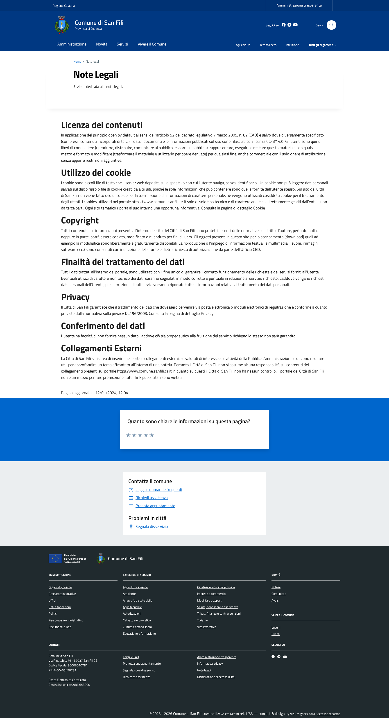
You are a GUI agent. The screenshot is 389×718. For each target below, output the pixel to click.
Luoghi (275, 627)
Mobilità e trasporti (209, 600)
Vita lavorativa (206, 626)
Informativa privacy (210, 663)
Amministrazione (71, 44)
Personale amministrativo (66, 620)
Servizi (122, 44)
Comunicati (278, 593)
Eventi (275, 634)
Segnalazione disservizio (139, 670)
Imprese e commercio (211, 593)
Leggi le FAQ (131, 656)
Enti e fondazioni (60, 606)
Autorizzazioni (132, 613)
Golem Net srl (230, 713)
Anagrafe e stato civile (137, 600)
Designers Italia (304, 713)
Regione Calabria (64, 5)
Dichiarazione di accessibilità (216, 676)
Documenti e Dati (60, 626)
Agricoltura (243, 44)
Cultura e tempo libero (137, 626)
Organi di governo (60, 587)
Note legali (204, 670)
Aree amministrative (62, 593)
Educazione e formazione (139, 633)
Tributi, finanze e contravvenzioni (219, 613)
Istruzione (292, 44)
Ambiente (129, 593)
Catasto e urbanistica (137, 620)
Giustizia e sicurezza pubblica (216, 587)
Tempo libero (268, 44)
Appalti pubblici (132, 606)
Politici (53, 613)
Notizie (275, 587)
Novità (101, 44)
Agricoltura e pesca (135, 587)
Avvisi (275, 600)
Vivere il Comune (152, 44)
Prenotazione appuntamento (142, 663)
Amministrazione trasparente (299, 5)
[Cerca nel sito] (331, 25)
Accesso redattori (328, 713)
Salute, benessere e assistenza (217, 606)
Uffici (52, 600)
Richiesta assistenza (136, 676)
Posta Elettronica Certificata (67, 679)
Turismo (202, 620)
